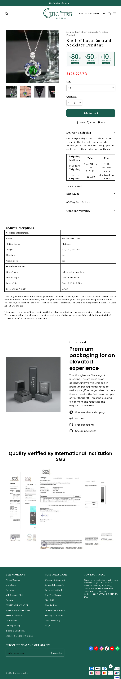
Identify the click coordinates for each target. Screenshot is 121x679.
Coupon (9, 600)
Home (69, 31)
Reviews (10, 590)
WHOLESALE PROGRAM (18, 610)
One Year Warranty (54, 595)
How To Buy (51, 605)
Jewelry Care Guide (54, 615)
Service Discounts (15, 615)
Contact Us (11, 620)
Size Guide (50, 600)
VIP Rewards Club (14, 595)
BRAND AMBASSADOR (17, 605)
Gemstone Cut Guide (55, 610)
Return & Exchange (54, 585)
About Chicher (13, 580)
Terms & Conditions (16, 630)
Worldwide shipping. (60, 3)
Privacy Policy (13, 625)
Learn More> (74, 185)
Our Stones (11, 585)
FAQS (47, 625)
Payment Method (53, 590)
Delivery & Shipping (55, 580)
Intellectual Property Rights (19, 635)
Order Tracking (52, 620)
